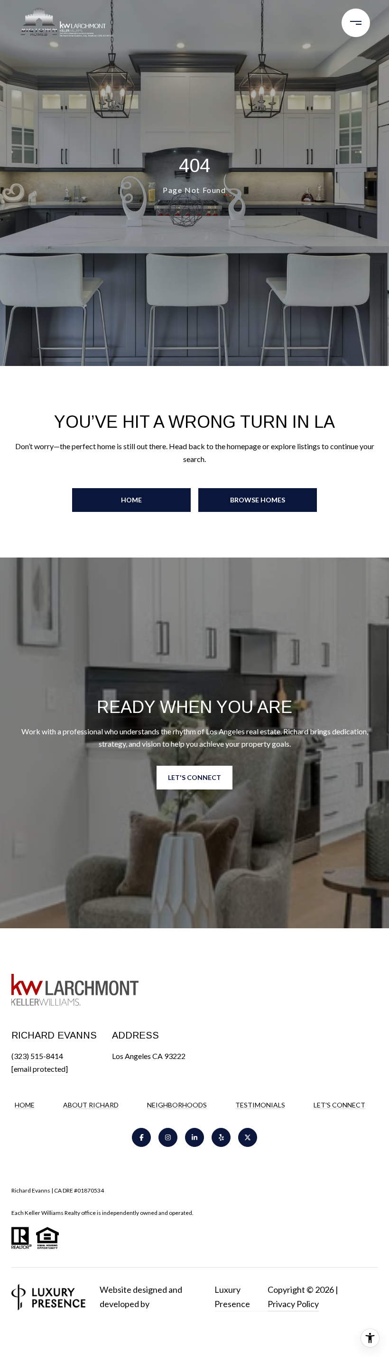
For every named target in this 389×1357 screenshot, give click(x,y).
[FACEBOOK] (141, 1137)
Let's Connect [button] (194, 777)
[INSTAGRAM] (167, 1137)
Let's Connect (339, 1105)
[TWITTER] (247, 1137)
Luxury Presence (232, 1296)
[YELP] (221, 1137)
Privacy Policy (293, 1304)
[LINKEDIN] (194, 1137)
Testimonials (260, 1105)
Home (131, 500)
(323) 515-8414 (37, 1055)
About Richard (91, 1105)
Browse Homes (257, 500)
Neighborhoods (177, 1105)
